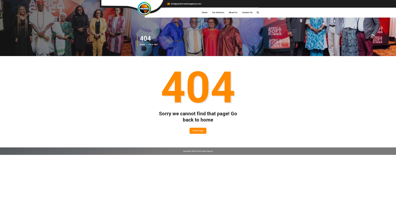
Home (204, 12)
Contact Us (247, 12)
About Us (233, 12)
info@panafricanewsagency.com (186, 4)
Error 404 (153, 44)
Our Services (218, 12)
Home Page (198, 130)
